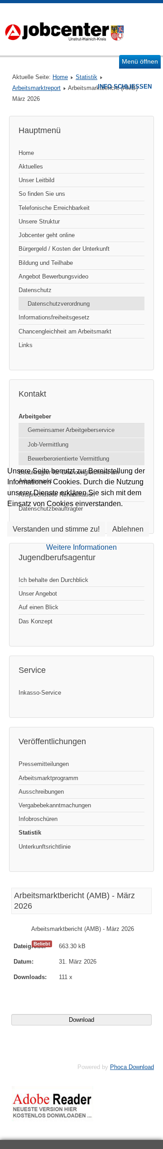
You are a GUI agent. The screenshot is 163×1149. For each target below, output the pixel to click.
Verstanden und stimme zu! (56, 529)
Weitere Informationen (81, 547)
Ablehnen (128, 529)
